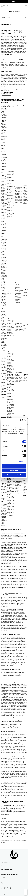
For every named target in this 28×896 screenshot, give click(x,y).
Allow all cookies (14, 466)
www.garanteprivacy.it (6, 810)
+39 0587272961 (7, 93)
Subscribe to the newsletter (9, 874)
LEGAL (2, 866)
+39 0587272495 (6, 95)
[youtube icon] (2, 889)
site (12, 52)
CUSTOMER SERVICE (6, 862)
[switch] (24, 446)
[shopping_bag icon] (21, 5)
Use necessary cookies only (14, 474)
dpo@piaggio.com (8, 92)
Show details (13, 435)
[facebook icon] (8, 889)
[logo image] (4, 5)
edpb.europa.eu (5, 814)
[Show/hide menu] (26, 5)
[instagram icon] (11, 889)
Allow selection (14, 470)
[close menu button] (25, 891)
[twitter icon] (5, 889)
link (12, 54)
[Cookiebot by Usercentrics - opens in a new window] (20, 420)
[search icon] (18, 6)
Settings (21, 461)
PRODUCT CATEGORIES (7, 869)
